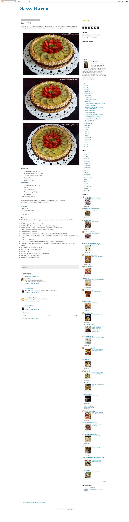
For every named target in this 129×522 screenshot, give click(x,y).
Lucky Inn (86, 278)
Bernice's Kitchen (88, 446)
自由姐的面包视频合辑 (89, 407)
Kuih (85, 172)
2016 (85, 85)
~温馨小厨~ (87, 359)
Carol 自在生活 (88, 197)
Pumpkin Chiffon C (89, 120)
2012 (85, 144)
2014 (85, 89)
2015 (85, 87)
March (87, 135)
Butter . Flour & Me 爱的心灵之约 (92, 243)
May (86, 131)
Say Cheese (94, 360)
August (87, 125)
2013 (85, 142)
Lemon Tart (87, 101)
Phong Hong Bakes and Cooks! (92, 208)
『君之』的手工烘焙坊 (89, 488)
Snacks (85, 185)
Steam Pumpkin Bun (90, 110)
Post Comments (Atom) (33, 318)
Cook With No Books (89, 232)
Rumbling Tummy (29, 297)
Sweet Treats (87, 186)
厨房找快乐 (87, 371)
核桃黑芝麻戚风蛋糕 (96, 447)
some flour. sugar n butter (90, 434)
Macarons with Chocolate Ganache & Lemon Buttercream (94, 108)
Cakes (85, 158)
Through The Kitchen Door (90, 255)
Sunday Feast (95, 209)
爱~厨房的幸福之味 (88, 336)
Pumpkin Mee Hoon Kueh (91, 105)
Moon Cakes (87, 178)
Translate (94, 37)
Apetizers (86, 153)
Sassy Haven (34, 8)
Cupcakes (86, 165)
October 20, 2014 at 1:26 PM (32, 292)
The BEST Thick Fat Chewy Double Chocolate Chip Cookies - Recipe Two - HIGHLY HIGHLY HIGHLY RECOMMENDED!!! (98, 329)
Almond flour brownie (96, 233)
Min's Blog (87, 382)
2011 (85, 146)
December (88, 91)
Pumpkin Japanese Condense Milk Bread (95, 103)
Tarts (26, 267)
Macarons (86, 174)
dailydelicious (87, 220)
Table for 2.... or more (89, 411)
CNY (85, 156)
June (86, 129)
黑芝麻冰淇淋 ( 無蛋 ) (96, 198)
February (87, 137)
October (87, 95)
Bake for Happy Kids (89, 324)
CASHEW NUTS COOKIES (97, 256)
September (88, 123)
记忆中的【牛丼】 (95, 471)
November (88, 93)
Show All (104, 481)
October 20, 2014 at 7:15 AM (32, 283)
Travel (85, 190)
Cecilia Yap (28, 288)
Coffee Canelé (95, 221)
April (86, 133)
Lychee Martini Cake (96, 435)
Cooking (86, 163)
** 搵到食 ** (87, 470)
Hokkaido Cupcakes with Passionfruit (94, 114)
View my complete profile (88, 79)
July (86, 127)
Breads (85, 154)
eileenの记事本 (88, 394)
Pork (85, 183)
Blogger (71, 509)
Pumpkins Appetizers (90, 112)
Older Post (75, 315)
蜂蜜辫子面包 (94, 302)
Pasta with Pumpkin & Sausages (93, 116)
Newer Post (24, 315)
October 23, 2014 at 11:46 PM (32, 309)
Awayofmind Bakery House (91, 422)
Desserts (86, 167)
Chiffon (85, 160)
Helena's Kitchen (88, 313)
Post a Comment (27, 312)
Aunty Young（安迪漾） (31, 276)
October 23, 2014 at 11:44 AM (32, 301)
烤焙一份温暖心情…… (89, 406)
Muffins (85, 179)
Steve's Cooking (88, 266)
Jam (85, 170)
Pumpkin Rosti (88, 97)
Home (50, 315)
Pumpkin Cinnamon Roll (91, 99)
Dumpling (86, 169)
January (87, 139)
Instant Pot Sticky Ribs (96, 291)
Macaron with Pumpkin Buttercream (93, 118)
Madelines (86, 176)
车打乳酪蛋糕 (94, 395)
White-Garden (87, 301)
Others (85, 181)
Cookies (86, 161)
